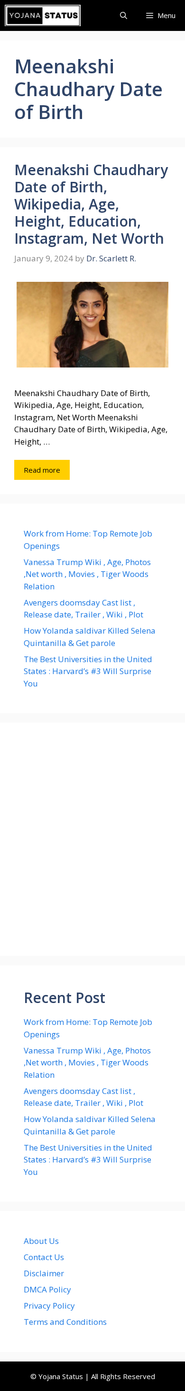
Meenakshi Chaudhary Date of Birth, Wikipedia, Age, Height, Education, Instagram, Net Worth (91, 204)
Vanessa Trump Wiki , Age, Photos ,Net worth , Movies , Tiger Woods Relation (87, 574)
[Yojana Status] (43, 15)
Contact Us (44, 1257)
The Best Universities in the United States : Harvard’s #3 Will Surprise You (88, 671)
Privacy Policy (49, 1305)
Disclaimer (44, 1273)
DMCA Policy (47, 1289)
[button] (124, 15)
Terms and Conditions (65, 1321)
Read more (42, 470)
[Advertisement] (92, 839)
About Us (41, 1240)
